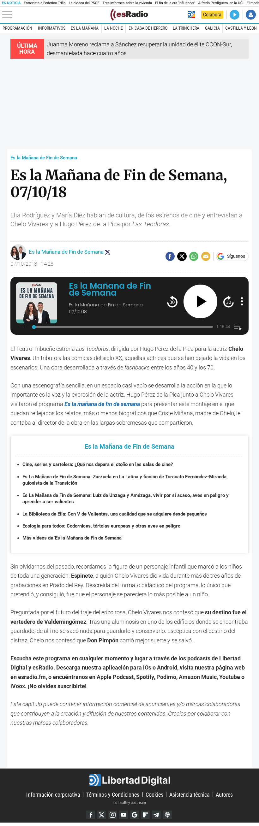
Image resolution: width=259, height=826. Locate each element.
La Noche (113, 28)
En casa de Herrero (148, 28)
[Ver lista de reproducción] (238, 327)
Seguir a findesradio (107, 252)
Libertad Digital (129, 780)
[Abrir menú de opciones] (242, 301)
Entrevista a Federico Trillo (44, 3)
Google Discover (134, 815)
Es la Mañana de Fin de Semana (43, 158)
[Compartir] (170, 256)
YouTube (123, 815)
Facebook (90, 815)
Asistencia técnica (189, 794)
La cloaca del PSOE (84, 3)
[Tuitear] (181, 256)
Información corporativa (53, 794)
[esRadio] (129, 15)
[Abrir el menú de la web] (55, 15)
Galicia (212, 28)
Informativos (51, 28)
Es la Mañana (85, 28)
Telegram (156, 815)
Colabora (212, 15)
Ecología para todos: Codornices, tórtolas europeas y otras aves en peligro (101, 526)
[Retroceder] (172, 301)
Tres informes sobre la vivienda (127, 3)
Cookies (154, 794)
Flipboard (145, 815)
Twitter (101, 815)
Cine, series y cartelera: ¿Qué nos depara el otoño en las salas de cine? (97, 464)
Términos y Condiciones (112, 794)
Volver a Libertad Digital (191, 15)
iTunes (167, 815)
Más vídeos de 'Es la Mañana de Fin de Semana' (72, 538)
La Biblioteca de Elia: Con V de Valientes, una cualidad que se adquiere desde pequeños (114, 514)
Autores (224, 794)
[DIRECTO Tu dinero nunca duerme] (234, 15)
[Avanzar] (228, 301)
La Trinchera (186, 28)
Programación (17, 28)
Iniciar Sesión (251, 15)
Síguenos (236, 256)
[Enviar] (193, 256)
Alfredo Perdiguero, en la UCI (221, 3)
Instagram (112, 815)
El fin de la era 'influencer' (175, 3)
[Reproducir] (200, 301)
